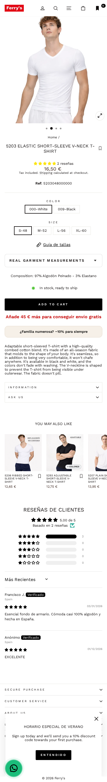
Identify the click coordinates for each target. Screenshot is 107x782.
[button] (45, 163)
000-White (38, 209)
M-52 (42, 230)
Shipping (46, 173)
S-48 (23, 230)
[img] (16, 607)
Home (52, 137)
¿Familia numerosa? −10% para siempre (54, 331)
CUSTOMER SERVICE (26, 701)
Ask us (16, 397)
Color (53, 201)
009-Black (66, 209)
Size (53, 222)
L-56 (61, 230)
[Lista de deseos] (100, 148)
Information (22, 387)
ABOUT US (15, 713)
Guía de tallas (57, 244)
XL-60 (81, 230)
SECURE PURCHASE (25, 689)
